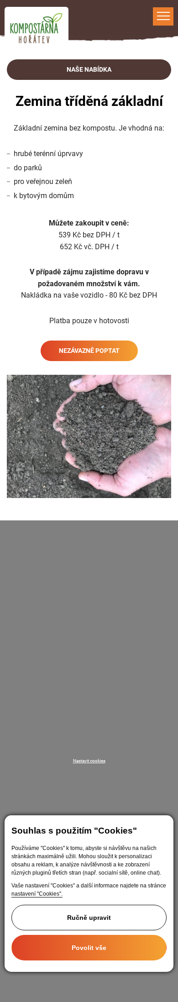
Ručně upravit (89, 917)
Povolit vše (89, 947)
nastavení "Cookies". (37, 894)
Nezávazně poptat (89, 350)
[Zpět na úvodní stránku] (36, 28)
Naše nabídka (89, 69)
